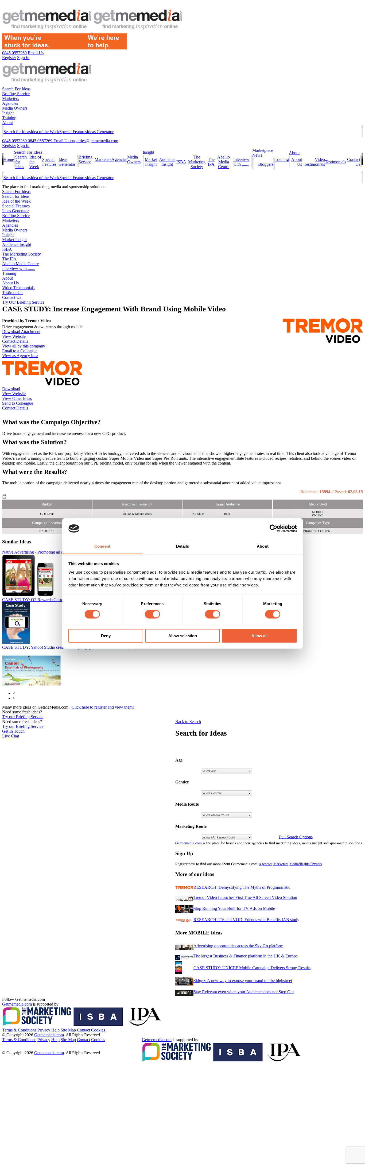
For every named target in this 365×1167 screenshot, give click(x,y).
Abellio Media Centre (223, 162)
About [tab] (263, 546)
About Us (10, 283)
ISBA (181, 162)
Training (9, 117)
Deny (106, 635)
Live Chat (10, 736)
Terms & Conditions (19, 1030)
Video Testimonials (314, 162)
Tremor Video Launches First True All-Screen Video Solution (245, 897)
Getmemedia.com (188, 842)
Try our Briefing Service (22, 716)
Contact (83, 1030)
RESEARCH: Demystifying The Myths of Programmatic (241, 887)
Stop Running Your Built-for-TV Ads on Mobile (234, 908)
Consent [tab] (102, 546)
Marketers (10, 98)
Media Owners (14, 108)
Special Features (73, 131)
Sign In (23, 145)
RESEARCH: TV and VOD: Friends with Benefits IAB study (246, 919)
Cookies (98, 1030)
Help (55, 1030)
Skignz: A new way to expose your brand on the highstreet (242, 980)
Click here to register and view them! (103, 707)
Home (8, 159)
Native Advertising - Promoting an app (45, 552)
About (7, 122)
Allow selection (182, 635)
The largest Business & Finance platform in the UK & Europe (245, 956)
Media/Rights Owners (305, 863)
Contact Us (11, 297)
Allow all (259, 635)
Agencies (10, 103)
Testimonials (335, 162)
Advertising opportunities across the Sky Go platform (238, 946)
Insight (8, 113)
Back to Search (188, 721)
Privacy (43, 1030)
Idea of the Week (45, 131)
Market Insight (151, 162)
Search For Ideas (16, 89)
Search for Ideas (17, 131)
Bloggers (265, 164)
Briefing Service (16, 93)
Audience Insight (167, 162)
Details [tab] (182, 546)
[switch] (152, 614)
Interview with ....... (241, 162)
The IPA (211, 162)
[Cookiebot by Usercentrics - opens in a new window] (273, 528)
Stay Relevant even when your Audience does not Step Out (243, 992)
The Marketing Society (196, 162)
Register (9, 145)
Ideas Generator (100, 131)
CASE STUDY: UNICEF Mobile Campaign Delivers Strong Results (251, 967)
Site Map (68, 1030)
